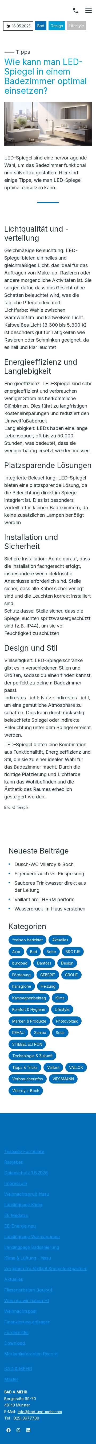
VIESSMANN (63, 1079)
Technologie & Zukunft (32, 1055)
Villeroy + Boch (25, 1090)
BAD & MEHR (18, 1368)
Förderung (21, 975)
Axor (16, 951)
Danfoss (44, 963)
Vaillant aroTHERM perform (44, 899)
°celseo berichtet (27, 940)
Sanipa (40, 1032)
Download (14, 1343)
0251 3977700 (26, 1418)
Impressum (15, 1183)
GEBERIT (47, 975)
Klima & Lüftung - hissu (27, 1258)
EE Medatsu (16, 1215)
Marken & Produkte (29, 1021)
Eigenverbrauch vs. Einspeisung (49, 873)
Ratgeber (13, 1162)
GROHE (71, 975)
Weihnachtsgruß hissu (26, 1194)
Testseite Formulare (24, 1151)
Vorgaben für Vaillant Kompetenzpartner (45, 1268)
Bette (51, 951)
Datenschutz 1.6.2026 (26, 1172)
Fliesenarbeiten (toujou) (28, 1290)
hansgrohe (21, 986)
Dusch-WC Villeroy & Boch (44, 864)
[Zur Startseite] (48, 1132)
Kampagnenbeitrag (29, 998)
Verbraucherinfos (27, 1079)
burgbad (19, 963)
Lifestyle (76, 25)
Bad (40, 25)
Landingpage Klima (23, 1204)
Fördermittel (16, 1332)
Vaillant (53, 1067)
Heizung (48, 986)
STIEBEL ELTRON (27, 1044)
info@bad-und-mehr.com (40, 1411)
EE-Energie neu (20, 1226)
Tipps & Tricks (25, 1067)
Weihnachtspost (20, 1311)
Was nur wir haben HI (26, 1300)
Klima (60, 998)
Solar (60, 1032)
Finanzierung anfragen (27, 1321)
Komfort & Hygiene (28, 1009)
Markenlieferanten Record (31, 1353)
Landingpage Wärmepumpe (32, 1236)
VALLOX (76, 1067)
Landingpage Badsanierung (31, 1247)
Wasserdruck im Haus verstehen (49, 909)
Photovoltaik (67, 1021)
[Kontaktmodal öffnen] (75, 10)
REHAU (18, 1032)
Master (11, 1379)
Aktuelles (60, 940)
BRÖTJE (73, 951)
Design (57, 25)
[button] (88, 10)
